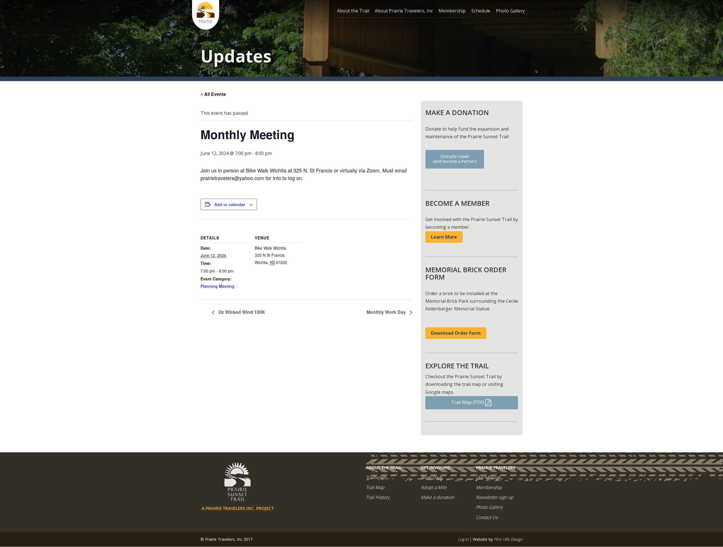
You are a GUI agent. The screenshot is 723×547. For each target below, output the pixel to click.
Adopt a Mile (434, 487)
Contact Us (487, 517)
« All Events (213, 94)
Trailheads (376, 477)
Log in (463, 539)
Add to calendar (229, 204)
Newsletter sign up (494, 497)
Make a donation (437, 497)
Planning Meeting (217, 286)
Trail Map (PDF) (467, 402)
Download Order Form (456, 333)
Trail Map (375, 487)
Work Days (431, 477)
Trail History (377, 497)
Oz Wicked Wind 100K (241, 312)
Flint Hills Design (508, 539)
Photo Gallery (510, 11)
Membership (452, 11)
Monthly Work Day (387, 312)
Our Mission (488, 477)
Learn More (444, 237)
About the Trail (353, 11)
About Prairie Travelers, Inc (404, 11)
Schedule (480, 11)
